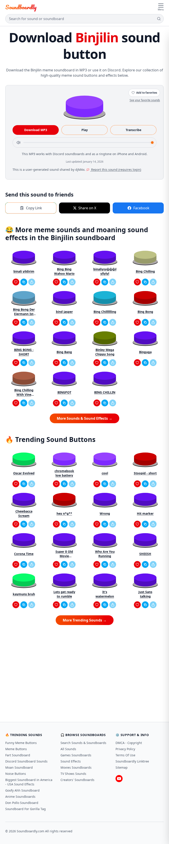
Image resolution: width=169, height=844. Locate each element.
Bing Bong (145, 312)
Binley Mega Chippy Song (104, 352)
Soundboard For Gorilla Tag (25, 809)
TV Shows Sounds (73, 774)
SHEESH (145, 554)
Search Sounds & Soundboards (83, 743)
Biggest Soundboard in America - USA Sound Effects (28, 782)
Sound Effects (71, 761)
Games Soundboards (76, 755)
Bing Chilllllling (105, 312)
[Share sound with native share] (31, 282)
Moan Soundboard (19, 767)
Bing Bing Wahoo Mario (64, 271)
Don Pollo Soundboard (21, 803)
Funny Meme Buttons (21, 743)
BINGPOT (64, 392)
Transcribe (133, 130)
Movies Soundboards (76, 767)
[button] (84, 106)
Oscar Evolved (24, 473)
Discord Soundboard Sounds (26, 761)
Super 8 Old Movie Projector (64, 553)
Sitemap (122, 767)
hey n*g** (64, 513)
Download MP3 (35, 130)
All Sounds (68, 749)
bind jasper (64, 312)
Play (84, 130)
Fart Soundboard (17, 755)
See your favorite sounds (145, 100)
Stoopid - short (145, 473)
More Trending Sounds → (85, 620)
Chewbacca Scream (23, 513)
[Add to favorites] (15, 282)
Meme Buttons (16, 749)
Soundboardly (21, 7)
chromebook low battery (64, 473)
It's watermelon (105, 594)
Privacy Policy (125, 749)
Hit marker (145, 513)
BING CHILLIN (104, 392)
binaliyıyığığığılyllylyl (104, 271)
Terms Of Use (125, 755)
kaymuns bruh (24, 594)
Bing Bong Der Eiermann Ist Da (24, 311)
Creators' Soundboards (77, 780)
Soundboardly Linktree (132, 761)
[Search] (159, 18)
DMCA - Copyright (129, 743)
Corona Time (23, 554)
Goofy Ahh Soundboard (22, 790)
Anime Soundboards (20, 796)
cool (105, 473)
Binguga (145, 352)
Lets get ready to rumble (64, 594)
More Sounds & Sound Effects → (84, 418)
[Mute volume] (18, 142)
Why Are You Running (105, 553)
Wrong (105, 513)
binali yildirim (23, 271)
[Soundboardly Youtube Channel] (119, 778)
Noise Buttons (15, 774)
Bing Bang (64, 352)
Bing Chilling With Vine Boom (23, 392)
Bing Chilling (145, 271)
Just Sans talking (145, 594)
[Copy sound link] (23, 282)
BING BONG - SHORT (24, 352)
